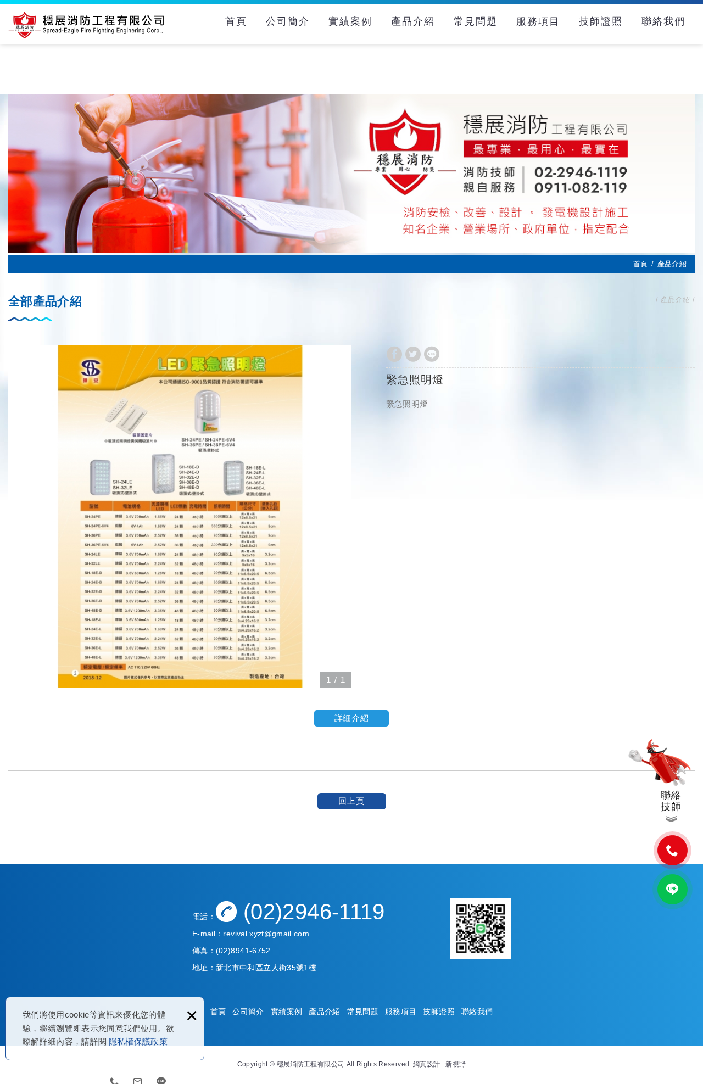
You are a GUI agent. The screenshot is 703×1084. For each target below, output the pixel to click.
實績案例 (350, 21)
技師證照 (601, 21)
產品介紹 (413, 21)
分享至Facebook (394, 354)
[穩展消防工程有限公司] (86, 24)
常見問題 (476, 21)
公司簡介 (288, 21)
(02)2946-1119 (314, 912)
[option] (180, 516)
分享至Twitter (413, 354)
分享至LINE (431, 354)
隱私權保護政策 (138, 1041)
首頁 (236, 21)
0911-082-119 (672, 850)
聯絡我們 (663, 21)
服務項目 (538, 21)
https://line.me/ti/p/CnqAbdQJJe (672, 889)
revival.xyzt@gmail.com (266, 933)
